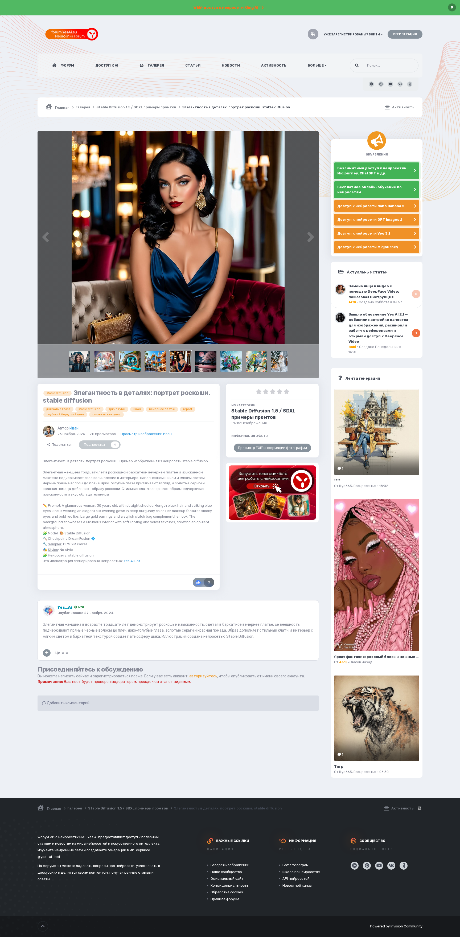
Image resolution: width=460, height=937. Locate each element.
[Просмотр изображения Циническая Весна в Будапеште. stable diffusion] (79, 361)
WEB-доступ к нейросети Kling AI (226, 7)
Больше (316, 65)
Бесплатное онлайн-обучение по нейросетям (369, 189)
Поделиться (61, 445)
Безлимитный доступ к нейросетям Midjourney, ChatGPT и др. (371, 170)
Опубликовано (86, 613)
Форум (67, 65)
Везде (406, 65)
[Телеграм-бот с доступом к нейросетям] (272, 492)
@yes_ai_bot (49, 857)
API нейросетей (296, 879)
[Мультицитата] (47, 653)
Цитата (61, 653)
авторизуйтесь (203, 676)
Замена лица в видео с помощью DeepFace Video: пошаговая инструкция (373, 291)
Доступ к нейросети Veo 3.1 (363, 233)
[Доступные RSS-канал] (419, 808)
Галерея (155, 65)
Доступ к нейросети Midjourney (367, 247)
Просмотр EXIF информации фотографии (272, 448)
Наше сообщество (226, 872)
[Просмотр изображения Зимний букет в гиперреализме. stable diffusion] (231, 361)
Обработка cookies (227, 892)
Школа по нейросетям (301, 872)
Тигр (338, 766)
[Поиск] (357, 65)
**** (337, 480)
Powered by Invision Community (396, 926)
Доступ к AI (106, 65)
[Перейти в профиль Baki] (340, 317)
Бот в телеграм (295, 865)
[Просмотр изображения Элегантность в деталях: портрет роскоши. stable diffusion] (180, 361)
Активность (273, 65)
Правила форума (225, 899)
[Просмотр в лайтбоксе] (178, 237)
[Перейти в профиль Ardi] (340, 289)
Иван (74, 428)
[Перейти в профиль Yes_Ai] (49, 610)
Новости (231, 65)
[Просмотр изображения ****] (376, 432)
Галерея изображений (230, 865)
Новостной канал (297, 885)
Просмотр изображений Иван (146, 434)
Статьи (192, 65)
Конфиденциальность (229, 885)
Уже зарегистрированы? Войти (352, 34)
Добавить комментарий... (69, 703)
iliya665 (345, 486)
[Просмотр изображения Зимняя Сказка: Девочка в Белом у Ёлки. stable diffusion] (279, 361)
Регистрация (405, 34)
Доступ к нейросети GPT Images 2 (369, 220)
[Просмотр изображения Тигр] (376, 718)
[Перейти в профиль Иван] (49, 431)
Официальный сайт (227, 879)
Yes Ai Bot (132, 561)
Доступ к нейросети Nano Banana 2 (370, 206)
